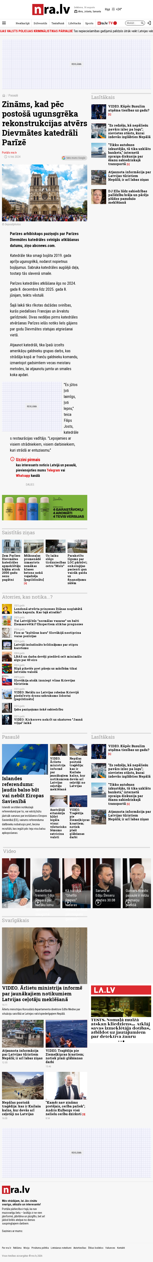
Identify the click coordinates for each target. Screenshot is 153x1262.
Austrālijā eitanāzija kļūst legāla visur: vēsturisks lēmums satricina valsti (58, 823)
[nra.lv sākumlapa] (51, 9)
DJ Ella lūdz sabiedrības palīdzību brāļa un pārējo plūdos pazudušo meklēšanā (128, 197)
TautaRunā (57, 23)
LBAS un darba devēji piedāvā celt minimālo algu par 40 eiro (48, 658)
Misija (26, 1248)
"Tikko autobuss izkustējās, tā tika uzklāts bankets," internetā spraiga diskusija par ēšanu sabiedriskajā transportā (129, 154)
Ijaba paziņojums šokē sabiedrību (38, 709)
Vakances (110, 1248)
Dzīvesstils (40, 23)
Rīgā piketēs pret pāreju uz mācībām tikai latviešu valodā (45, 670)
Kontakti (121, 1248)
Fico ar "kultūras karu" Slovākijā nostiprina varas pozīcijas (47, 634)
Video (9, 851)
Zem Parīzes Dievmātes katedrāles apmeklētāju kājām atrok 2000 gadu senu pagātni (11, 568)
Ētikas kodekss (95, 1248)
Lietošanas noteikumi (61, 1248)
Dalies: (30, 484)
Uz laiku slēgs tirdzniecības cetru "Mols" (56, 561)
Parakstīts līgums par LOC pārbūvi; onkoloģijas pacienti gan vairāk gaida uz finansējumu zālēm (77, 569)
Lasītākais (103, 97)
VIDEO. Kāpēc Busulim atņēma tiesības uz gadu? (128, 108)
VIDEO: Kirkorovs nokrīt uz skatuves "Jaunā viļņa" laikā (48, 721)
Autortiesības (80, 1248)
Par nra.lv (6, 1248)
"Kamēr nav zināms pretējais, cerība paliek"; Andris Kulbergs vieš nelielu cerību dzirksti (65, 1108)
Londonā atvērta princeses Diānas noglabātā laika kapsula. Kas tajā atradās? (48, 610)
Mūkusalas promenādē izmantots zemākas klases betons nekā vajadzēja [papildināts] (34, 568)
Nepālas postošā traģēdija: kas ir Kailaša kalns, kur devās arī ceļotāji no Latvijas (77, 772)
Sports (89, 23)
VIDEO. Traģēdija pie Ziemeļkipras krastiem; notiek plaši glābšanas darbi (80, 823)
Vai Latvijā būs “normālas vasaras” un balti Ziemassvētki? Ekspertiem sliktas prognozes (48, 622)
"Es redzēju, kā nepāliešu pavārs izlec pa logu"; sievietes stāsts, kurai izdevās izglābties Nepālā (129, 131)
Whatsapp (23, 476)
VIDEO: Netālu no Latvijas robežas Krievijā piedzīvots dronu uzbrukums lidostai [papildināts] (46, 695)
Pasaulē (13, 95)
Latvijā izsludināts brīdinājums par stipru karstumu (46, 646)
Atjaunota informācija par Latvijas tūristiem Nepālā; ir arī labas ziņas (129, 176)
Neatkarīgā (22, 23)
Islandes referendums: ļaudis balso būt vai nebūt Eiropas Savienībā (23, 789)
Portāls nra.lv (9, 152)
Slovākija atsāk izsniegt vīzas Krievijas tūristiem (44, 682)
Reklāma (17, 1248)
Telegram (53, 470)
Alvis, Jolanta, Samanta (87, 12)
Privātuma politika (40, 1248)
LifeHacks (74, 23)
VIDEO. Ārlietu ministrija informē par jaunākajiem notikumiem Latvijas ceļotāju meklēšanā (59, 774)
